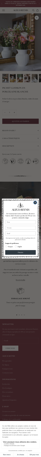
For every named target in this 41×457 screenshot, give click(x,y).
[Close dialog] (35, 202)
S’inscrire (20, 252)
